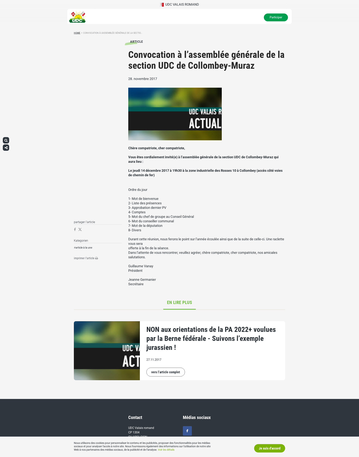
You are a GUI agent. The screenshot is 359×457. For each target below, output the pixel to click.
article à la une (84, 247)
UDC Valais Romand (181, 4)
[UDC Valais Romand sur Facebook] (187, 431)
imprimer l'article (84, 258)
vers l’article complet (165, 372)
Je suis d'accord (269, 448)
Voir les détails (166, 449)
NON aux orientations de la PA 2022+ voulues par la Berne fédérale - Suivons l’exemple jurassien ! (211, 338)
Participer (276, 17)
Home (77, 33)
